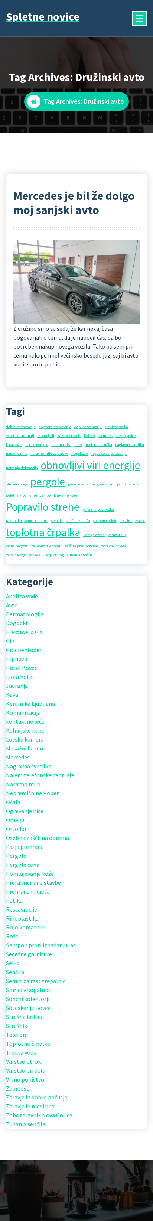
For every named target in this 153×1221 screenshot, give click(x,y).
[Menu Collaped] (139, 18)
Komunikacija (23, 712)
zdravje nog (15, 555)
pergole (47, 481)
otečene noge (16, 484)
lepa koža (14, 444)
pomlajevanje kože (61, 495)
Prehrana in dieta (28, 891)
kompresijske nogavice (117, 435)
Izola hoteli (21, 676)
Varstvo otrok (23, 1061)
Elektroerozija (24, 632)
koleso (89, 435)
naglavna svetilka (129, 444)
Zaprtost (17, 1088)
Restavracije (21, 909)
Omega (15, 820)
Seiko (13, 963)
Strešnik (16, 1025)
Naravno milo (23, 784)
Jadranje (17, 685)
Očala (13, 802)
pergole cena (78, 484)
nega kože (79, 453)
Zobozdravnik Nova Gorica (39, 1115)
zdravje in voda (113, 546)
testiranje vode (132, 520)
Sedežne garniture (29, 954)
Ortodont (18, 829)
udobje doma (94, 534)
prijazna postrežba (98, 509)
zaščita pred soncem (81, 546)
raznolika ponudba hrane (27, 520)
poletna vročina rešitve (24, 495)
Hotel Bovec (21, 667)
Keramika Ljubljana (30, 703)
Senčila (15, 972)
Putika (14, 900)
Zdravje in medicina (30, 1106)
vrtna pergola (17, 546)
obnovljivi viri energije (90, 465)
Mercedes (18, 757)
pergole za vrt (102, 484)
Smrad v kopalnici (28, 990)
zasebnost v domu (46, 546)
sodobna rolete (105, 520)
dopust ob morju (88, 426)
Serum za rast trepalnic (35, 981)
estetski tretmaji (20, 435)
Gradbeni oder (24, 650)
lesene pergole (36, 444)
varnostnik (117, 534)
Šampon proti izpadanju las (41, 945)
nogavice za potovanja (109, 453)
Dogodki (16, 623)
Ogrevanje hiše (24, 811)
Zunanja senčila (25, 1124)
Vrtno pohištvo (25, 1079)
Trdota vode (21, 1052)
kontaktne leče (25, 721)
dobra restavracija (21, 426)
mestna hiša (61, 444)
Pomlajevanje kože (30, 873)
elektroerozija (116, 426)
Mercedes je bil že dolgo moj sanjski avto (74, 202)
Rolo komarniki (25, 927)
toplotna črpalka (43, 532)
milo (78, 444)
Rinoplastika (22, 918)
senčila (57, 520)
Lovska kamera (25, 739)
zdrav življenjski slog (46, 555)
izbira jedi (45, 435)
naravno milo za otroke (49, 453)
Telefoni (16, 1034)
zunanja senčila (79, 555)
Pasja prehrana (25, 846)
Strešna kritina (25, 1016)
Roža (12, 936)
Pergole (16, 855)
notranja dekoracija (22, 467)
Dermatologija (24, 614)
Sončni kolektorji (27, 999)
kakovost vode (69, 435)
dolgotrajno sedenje (55, 426)
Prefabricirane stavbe (33, 882)
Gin (10, 641)
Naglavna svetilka (28, 766)
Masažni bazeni (25, 748)
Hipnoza (16, 659)
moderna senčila (98, 444)
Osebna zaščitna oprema (37, 837)
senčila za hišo (78, 520)
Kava (12, 694)
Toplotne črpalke (28, 1043)
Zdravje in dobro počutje (36, 1097)
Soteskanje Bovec (28, 1007)
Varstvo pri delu (25, 1070)
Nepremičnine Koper (32, 793)
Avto (12, 605)
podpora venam (130, 484)
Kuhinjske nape (25, 730)
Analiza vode (22, 596)
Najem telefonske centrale (40, 775)
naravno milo (16, 453)
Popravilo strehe (42, 507)
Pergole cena (22, 864)
